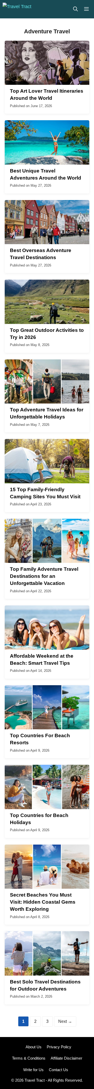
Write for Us (33, 1069)
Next (65, 1021)
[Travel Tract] (17, 9)
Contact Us (58, 1069)
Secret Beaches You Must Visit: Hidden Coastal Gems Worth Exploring (42, 902)
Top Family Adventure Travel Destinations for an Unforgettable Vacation (44, 576)
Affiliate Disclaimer (66, 1058)
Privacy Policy (59, 1047)
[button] (75, 9)
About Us (34, 1047)
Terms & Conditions (28, 1058)
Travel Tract (35, 1080)
